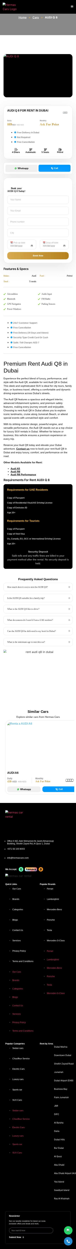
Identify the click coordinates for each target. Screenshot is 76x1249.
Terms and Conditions (22, 961)
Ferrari (50, 889)
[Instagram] (44, 814)
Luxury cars (18, 1079)
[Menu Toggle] (72, 6)
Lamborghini (53, 899)
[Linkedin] (55, 814)
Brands (15, 899)
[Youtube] (66, 814)
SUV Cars (17, 1100)
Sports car (17, 1089)
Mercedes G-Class (56, 940)
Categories (17, 909)
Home (23, 17)
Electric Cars (18, 1069)
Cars (36, 17)
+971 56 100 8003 (16, 849)
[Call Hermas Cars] (68, 1241)
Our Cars (16, 889)
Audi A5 (15, 468)
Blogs (15, 920)
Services (16, 940)
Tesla (49, 930)
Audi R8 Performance (23, 474)
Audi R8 (15, 471)
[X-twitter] (55, 828)
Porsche (51, 920)
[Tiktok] (66, 828)
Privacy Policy (19, 951)
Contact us (23, 448)
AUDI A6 (13, 772)
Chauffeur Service (21, 1058)
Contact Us (17, 930)
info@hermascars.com (18, 858)
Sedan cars (17, 1048)
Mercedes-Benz (54, 909)
